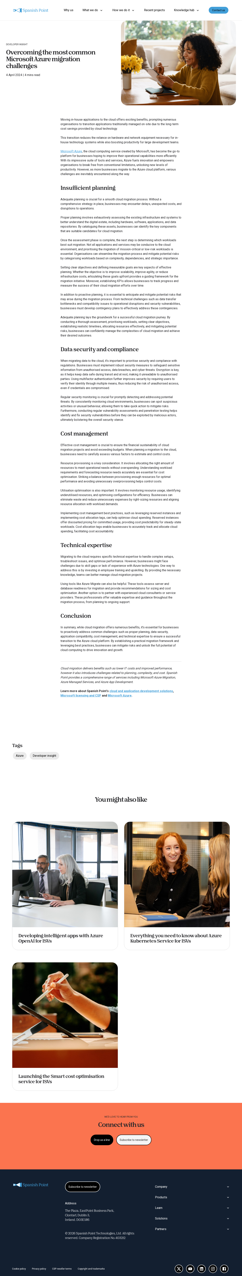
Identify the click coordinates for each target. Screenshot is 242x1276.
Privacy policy (39, 1268)
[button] (93, 10)
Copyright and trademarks (91, 1268)
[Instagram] (213, 1269)
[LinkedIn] (201, 1269)
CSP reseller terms (62, 1268)
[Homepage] (31, 10)
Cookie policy (19, 1268)
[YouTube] (190, 1269)
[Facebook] (224, 1269)
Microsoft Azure (71, 151)
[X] (179, 1269)
